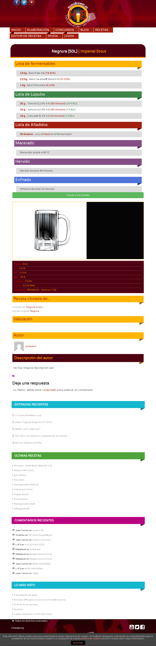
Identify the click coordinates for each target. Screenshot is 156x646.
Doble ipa (35, 549)
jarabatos (31, 346)
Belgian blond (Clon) (41, 554)
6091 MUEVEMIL (41, 563)
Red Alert (19, 480)
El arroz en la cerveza (25, 604)
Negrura (34, 311)
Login (69, 36)
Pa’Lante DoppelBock (40, 535)
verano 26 (38, 530)
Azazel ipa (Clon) (23, 489)
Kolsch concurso (41, 539)
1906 (35, 573)
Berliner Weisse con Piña (28, 442)
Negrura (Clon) (34, 307)
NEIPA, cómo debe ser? (28, 429)
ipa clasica (20, 475)
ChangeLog (17, 628)
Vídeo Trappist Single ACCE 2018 (33, 422)
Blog (84, 30)
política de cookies (91, 638)
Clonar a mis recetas (78, 195)
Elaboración (38, 30)
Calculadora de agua (25, 595)
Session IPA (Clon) (24, 470)
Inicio (16, 30)
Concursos (65, 30)
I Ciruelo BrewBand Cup (28, 415)
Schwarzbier (21, 499)
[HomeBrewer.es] (78, 14)
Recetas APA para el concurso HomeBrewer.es (39, 599)
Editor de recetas (26, 36)
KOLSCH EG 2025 (35, 544)
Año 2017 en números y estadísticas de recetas (41, 436)
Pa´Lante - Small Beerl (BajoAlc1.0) (33, 465)
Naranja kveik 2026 (24, 503)
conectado (49, 390)
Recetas (101, 30)
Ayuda (53, 36)
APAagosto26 (21, 508)
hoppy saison (21, 494)
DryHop (18, 609)
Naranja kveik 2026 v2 (26, 484)
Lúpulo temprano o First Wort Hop (33, 614)
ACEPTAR (78, 643)
